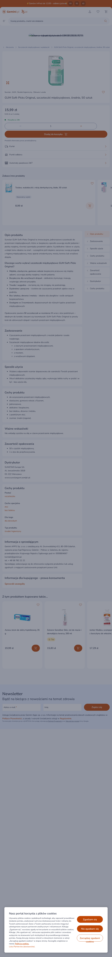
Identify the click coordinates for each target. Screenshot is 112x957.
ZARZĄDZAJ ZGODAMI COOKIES (90, 939)
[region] (56, 930)
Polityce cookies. (22, 943)
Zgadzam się (90, 919)
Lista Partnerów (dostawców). (22, 946)
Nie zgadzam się (90, 928)
